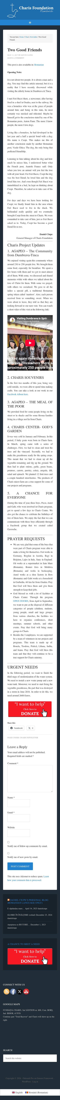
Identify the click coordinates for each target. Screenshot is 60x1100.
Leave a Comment (15, 58)
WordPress (26, 1081)
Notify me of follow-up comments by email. (27, 846)
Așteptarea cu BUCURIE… (18, 924)
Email (11, 812)
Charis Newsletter (29, 737)
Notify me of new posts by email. (22, 857)
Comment (12, 763)
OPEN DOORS (20, 600)
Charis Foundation (30, 10)
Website (11, 827)
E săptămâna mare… (15, 908)
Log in (35, 1081)
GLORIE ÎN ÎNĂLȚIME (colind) (21, 914)
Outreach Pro (28, 1078)
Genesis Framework (45, 1078)
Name (11, 797)
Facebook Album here (17, 394)
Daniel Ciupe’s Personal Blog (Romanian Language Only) (27, 901)
